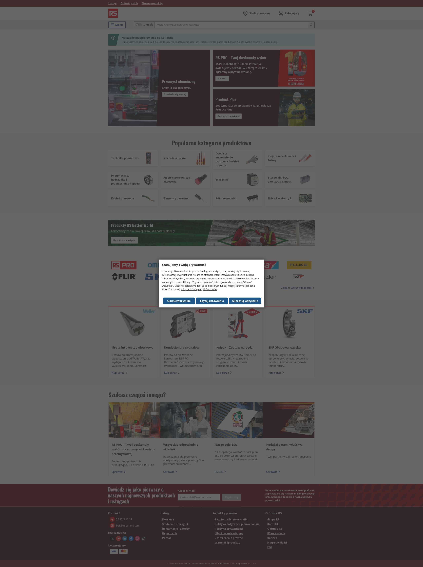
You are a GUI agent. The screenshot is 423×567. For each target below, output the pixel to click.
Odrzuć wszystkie (179, 301)
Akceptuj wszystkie (245, 301)
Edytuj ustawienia (212, 301)
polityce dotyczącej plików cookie (199, 289)
